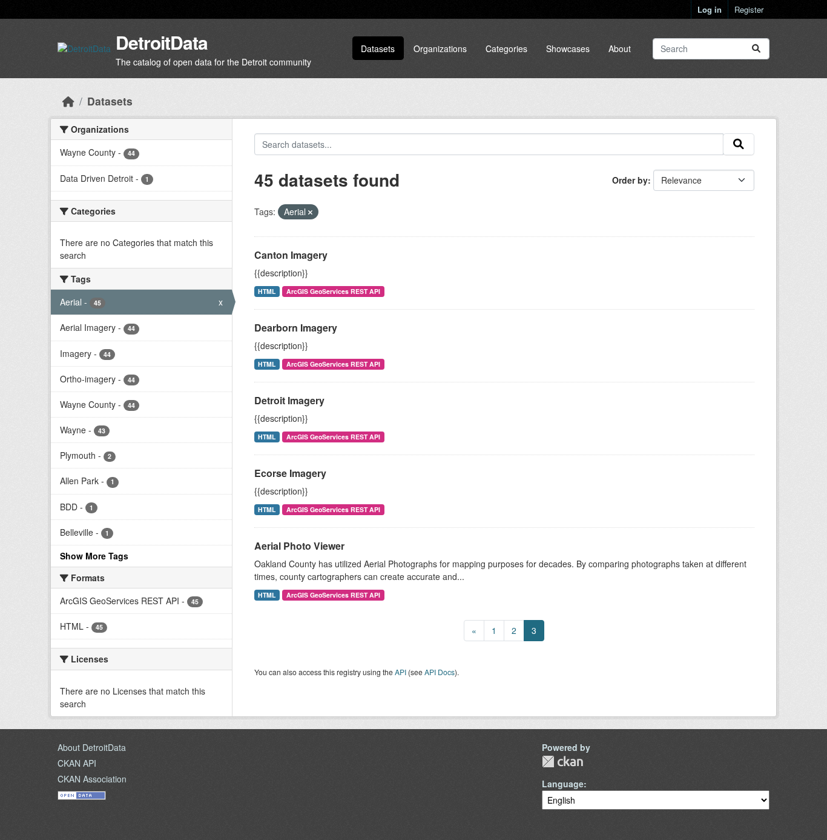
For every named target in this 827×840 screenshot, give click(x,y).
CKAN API (77, 763)
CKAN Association (92, 779)
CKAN (562, 761)
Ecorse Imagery (290, 473)
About (619, 48)
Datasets (378, 48)
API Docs (439, 672)
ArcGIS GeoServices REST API (333, 291)
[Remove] (310, 212)
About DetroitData (92, 747)
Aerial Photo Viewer (299, 546)
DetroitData (162, 42)
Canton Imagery (291, 255)
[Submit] (756, 48)
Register (748, 9)
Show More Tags (94, 556)
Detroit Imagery (289, 400)
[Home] (68, 100)
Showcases (568, 48)
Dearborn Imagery (295, 328)
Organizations (440, 48)
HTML (266, 291)
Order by (630, 180)
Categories (506, 48)
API (400, 672)
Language (563, 784)
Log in (709, 9)
